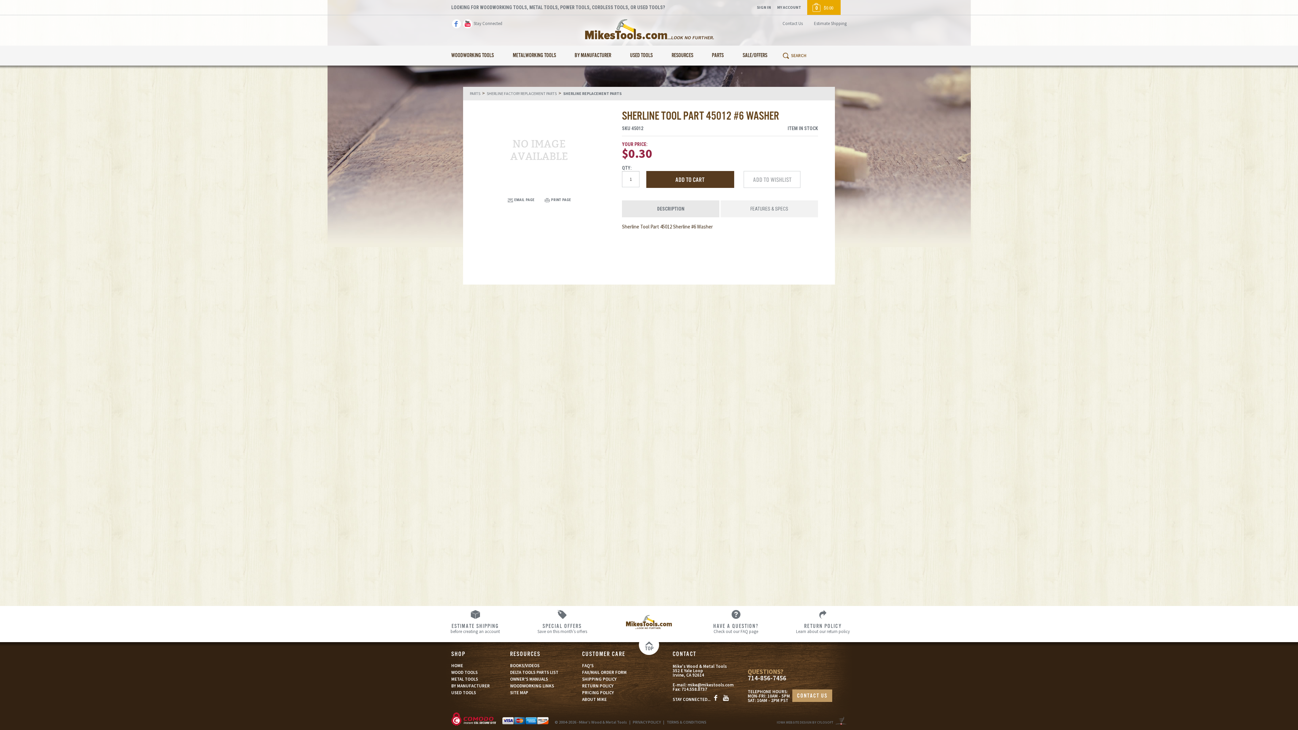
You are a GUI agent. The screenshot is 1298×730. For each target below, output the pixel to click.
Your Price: (635, 144)
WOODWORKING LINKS (532, 686)
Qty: (627, 168)
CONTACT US (812, 696)
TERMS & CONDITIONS (686, 722)
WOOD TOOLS (464, 672)
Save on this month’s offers (562, 628)
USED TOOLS (463, 692)
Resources (682, 55)
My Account (789, 7)
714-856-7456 (767, 678)
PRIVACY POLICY (647, 722)
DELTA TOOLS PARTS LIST (534, 672)
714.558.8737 (694, 689)
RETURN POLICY (598, 686)
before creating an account (475, 628)
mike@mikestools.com (711, 685)
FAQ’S (588, 665)
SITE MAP (519, 692)
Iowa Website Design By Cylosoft (805, 722)
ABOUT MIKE (594, 699)
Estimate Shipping (830, 23)
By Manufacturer (593, 55)
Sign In (764, 7)
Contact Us (793, 23)
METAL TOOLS (464, 679)
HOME (457, 665)
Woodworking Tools (472, 55)
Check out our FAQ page (736, 628)
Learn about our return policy (823, 628)
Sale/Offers (755, 55)
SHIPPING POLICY (599, 679)
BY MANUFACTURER (470, 686)
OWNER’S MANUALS (529, 679)
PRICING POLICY (598, 692)
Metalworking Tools (534, 55)
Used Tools (641, 55)
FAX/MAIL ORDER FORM (604, 672)
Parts (718, 55)
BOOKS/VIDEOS (524, 665)
